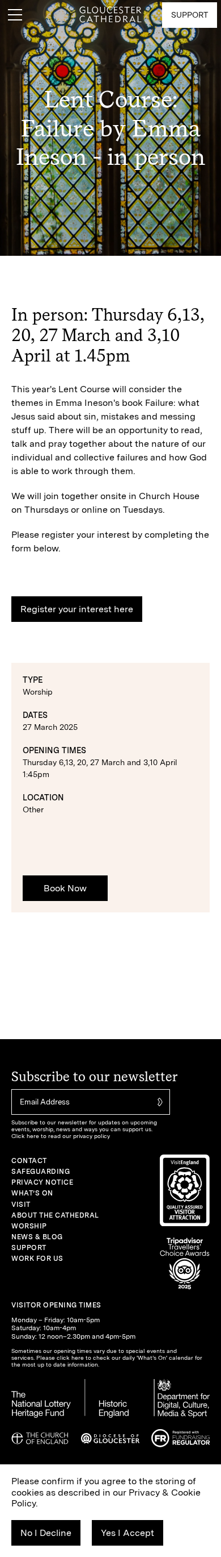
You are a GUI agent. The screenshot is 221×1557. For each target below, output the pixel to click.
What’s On (32, 1193)
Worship (29, 1226)
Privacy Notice (42, 1182)
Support (28, 1248)
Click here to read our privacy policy (60, 1135)
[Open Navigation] (14, 15)
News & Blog (37, 1237)
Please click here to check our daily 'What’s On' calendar (114, 1357)
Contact (29, 1161)
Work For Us (37, 1259)
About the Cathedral (55, 1215)
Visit (21, 1205)
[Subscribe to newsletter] (158, 1102)
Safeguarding (40, 1172)
